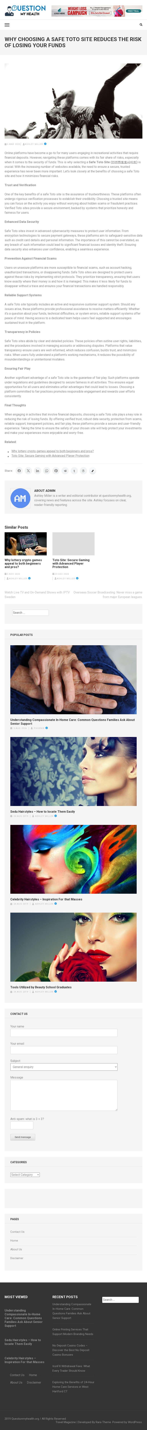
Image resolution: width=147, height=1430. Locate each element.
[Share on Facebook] (19, 470)
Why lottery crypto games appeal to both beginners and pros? (52, 451)
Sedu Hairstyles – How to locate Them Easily (42, 811)
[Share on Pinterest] (56, 470)
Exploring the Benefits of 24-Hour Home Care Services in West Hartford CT (73, 1386)
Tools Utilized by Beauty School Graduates (41, 987)
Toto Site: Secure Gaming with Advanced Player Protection (50, 456)
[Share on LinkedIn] (37, 470)
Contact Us (17, 1232)
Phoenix (39, 728)
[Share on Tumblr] (74, 470)
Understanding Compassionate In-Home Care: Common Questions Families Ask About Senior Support (72, 722)
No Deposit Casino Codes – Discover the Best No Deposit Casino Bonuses (70, 1350)
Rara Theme (103, 1422)
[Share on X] (28, 470)
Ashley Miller (34, 144)
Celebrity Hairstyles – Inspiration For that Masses (46, 899)
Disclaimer (16, 1258)
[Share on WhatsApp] (46, 470)
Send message (23, 1137)
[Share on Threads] (83, 470)
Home (14, 1240)
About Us (16, 1249)
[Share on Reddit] (65, 470)
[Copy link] (92, 470)
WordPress (135, 1422)
